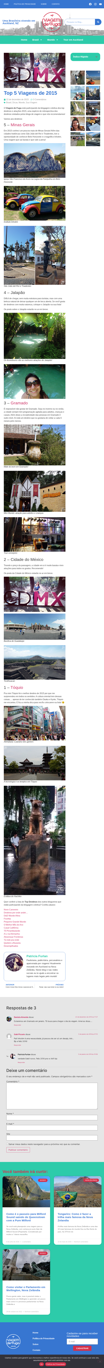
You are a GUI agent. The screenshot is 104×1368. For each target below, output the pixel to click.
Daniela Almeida (21, 1017)
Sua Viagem (31, 102)
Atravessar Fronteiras (13, 937)
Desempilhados (11, 946)
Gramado (19, 403)
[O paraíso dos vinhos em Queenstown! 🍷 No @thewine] (93, 108)
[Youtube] (100, 4)
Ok (41, 1364)
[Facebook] (90, 4)
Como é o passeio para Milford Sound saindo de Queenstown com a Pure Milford (26, 1217)
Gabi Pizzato (19, 1034)
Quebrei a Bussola (12, 943)
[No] (100, 1361)
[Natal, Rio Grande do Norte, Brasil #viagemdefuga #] (93, 78)
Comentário (12, 1081)
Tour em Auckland (73, 40)
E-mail (10, 1124)
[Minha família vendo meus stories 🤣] (78, 124)
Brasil (35, 40)
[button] (97, 57)
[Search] (98, 22)
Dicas (15, 102)
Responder (17, 1025)
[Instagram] (95, 4)
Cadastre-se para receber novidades (82, 1334)
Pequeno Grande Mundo (15, 922)
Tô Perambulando (12, 931)
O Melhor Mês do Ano (13, 925)
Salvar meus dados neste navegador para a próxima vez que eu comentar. (44, 1144)
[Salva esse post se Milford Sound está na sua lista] (78, 108)
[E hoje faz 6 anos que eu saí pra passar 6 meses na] (93, 139)
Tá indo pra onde (11, 940)
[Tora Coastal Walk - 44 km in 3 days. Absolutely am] (78, 139)
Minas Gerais (23, 125)
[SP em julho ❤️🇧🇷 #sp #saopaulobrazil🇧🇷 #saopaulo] (93, 93)
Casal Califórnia (11, 928)
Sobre (44, 4)
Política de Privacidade (25, 4)
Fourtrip (7, 919)
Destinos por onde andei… (16, 913)
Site (8, 1134)
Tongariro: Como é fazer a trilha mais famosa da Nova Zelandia (75, 1217)
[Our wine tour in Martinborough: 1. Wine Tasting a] (93, 124)
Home (6, 4)
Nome (10, 1114)
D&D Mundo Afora (12, 916)
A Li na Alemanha (12, 934)
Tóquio (17, 687)
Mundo (51, 40)
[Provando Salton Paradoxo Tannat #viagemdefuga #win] (78, 78)
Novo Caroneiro (11, 910)
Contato (55, 4)
